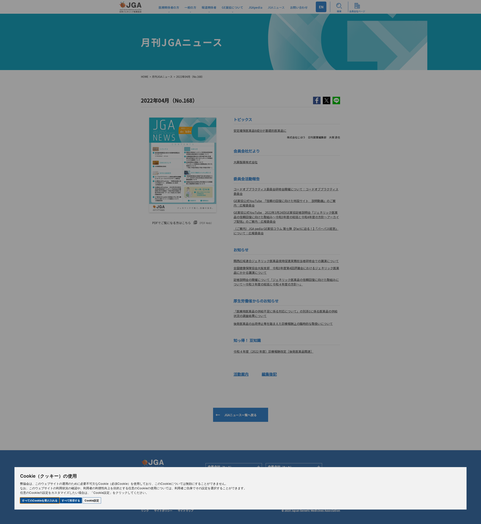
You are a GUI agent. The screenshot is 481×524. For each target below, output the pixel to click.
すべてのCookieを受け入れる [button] (39, 500)
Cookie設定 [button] (92, 500)
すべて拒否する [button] (71, 500)
